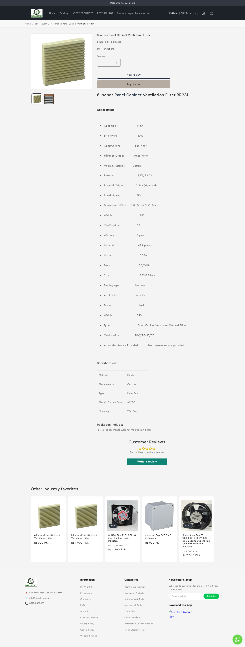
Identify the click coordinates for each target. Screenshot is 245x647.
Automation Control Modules (138, 623)
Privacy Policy (87, 623)
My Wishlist (86, 586)
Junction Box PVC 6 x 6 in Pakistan (158, 536)
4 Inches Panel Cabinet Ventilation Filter (47, 536)
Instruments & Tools (134, 599)
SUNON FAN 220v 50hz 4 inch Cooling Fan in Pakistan (122, 538)
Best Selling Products (135, 586)
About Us (85, 611)
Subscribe (211, 596)
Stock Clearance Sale (135, 629)
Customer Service (89, 617)
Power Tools (130, 611)
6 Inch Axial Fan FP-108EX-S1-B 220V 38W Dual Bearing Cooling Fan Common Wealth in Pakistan (196, 541)
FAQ (82, 605)
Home (28, 23)
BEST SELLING (42, 23)
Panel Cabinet (128, 94)
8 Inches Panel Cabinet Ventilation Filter (84, 536)
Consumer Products (134, 593)
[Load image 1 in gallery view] (37, 99)
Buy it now (133, 84)
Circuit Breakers (132, 617)
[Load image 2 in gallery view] (49, 99)
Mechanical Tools (133, 605)
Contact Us (85, 599)
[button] (196, 13)
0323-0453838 (36, 603)
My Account (86, 593)
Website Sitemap (88, 635)
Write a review (147, 462)
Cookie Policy (87, 629)
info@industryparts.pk (40, 598)
